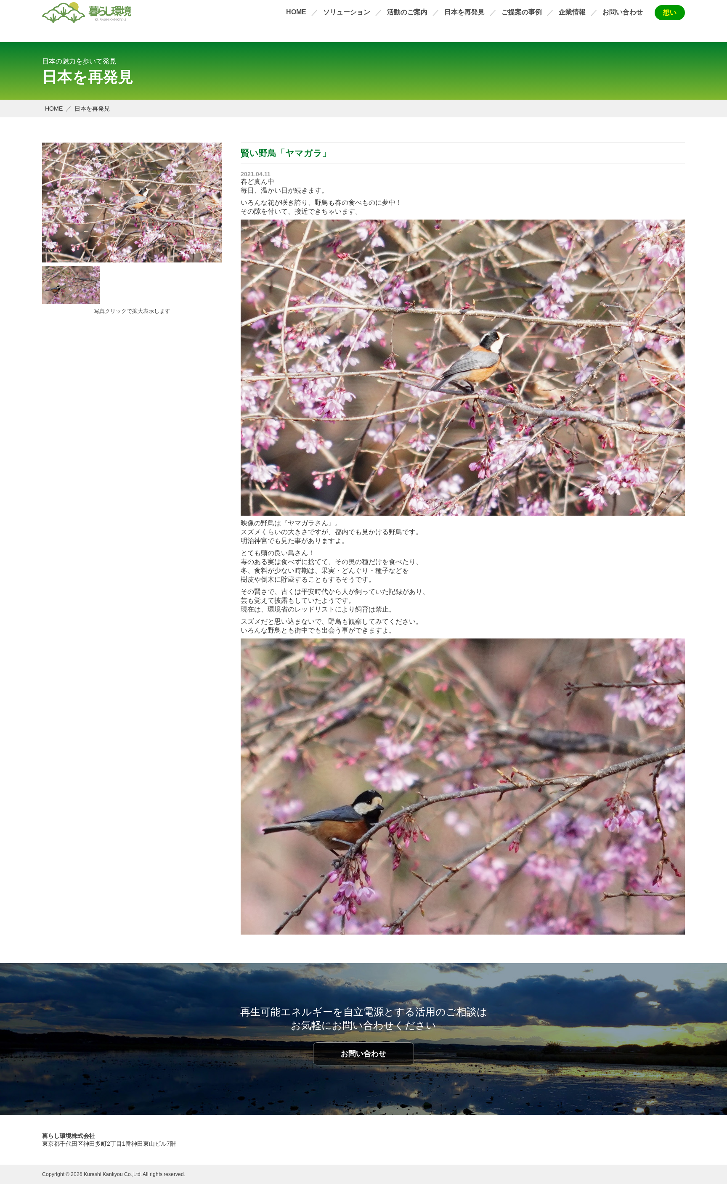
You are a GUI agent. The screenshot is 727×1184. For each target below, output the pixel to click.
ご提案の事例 (521, 12)
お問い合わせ (622, 12)
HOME (296, 12)
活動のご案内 (407, 12)
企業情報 (572, 12)
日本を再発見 (464, 12)
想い (670, 12)
